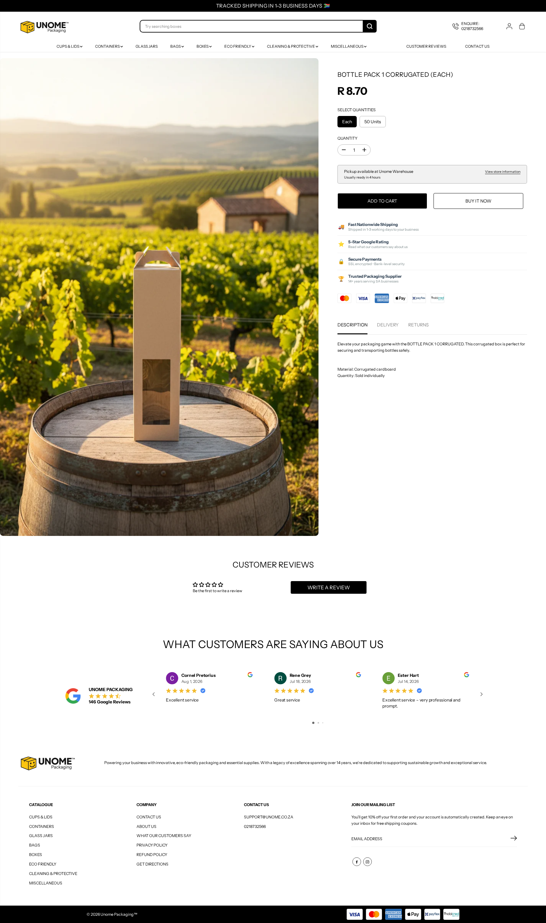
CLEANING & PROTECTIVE (291, 46)
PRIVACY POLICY (151, 845)
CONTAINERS (107, 46)
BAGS (175, 46)
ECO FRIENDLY (238, 46)
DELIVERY (388, 325)
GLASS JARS (147, 46)
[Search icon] (370, 26)
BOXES (203, 46)
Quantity (347, 138)
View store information (502, 172)
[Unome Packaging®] (43, 26)
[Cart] (522, 26)
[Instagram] (367, 861)
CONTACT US (148, 817)
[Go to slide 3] (322, 722)
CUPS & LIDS (68, 46)
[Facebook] (356, 861)
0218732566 (255, 826)
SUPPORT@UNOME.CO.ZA (268, 817)
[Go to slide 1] (313, 723)
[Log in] (509, 26)
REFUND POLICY (151, 854)
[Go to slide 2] (318, 723)
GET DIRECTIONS (152, 864)
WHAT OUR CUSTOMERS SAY (163, 835)
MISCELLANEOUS (347, 46)
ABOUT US (146, 826)
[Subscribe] (514, 839)
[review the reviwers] (249, 675)
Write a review (328, 587)
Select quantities (356, 109)
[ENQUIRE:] (472, 26)
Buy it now (478, 201)
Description (352, 325)
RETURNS (418, 325)
